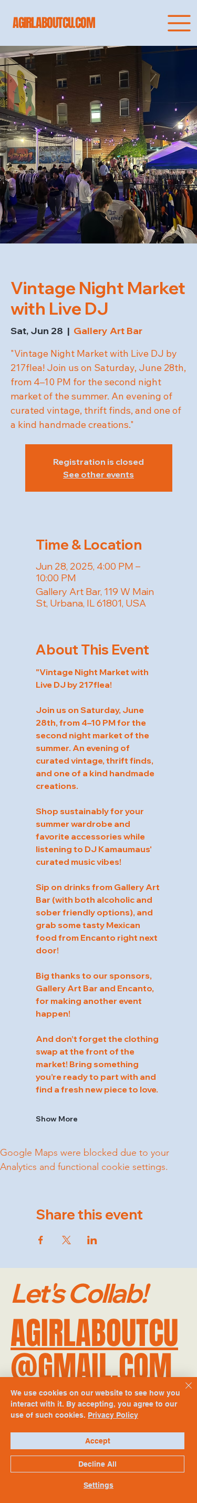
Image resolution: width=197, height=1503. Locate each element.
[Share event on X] (66, 1240)
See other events (98, 474)
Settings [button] (98, 1485)
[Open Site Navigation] (179, 23)
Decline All (97, 1464)
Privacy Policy (113, 1415)
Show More (57, 1119)
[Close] (182, 1391)
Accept (97, 1441)
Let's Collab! (79, 1293)
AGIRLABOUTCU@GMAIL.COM (94, 1350)
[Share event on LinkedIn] (92, 1240)
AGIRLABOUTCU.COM (54, 23)
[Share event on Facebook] (41, 1240)
